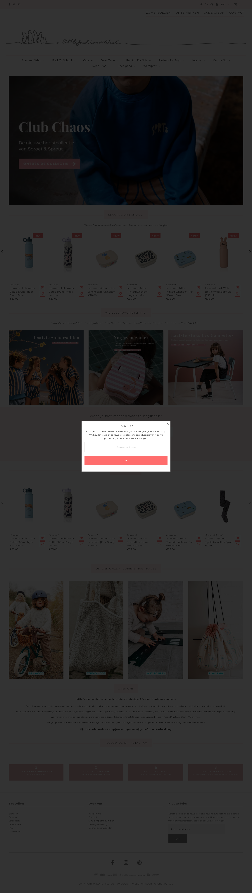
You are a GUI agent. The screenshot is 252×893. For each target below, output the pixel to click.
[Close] (167, 424)
